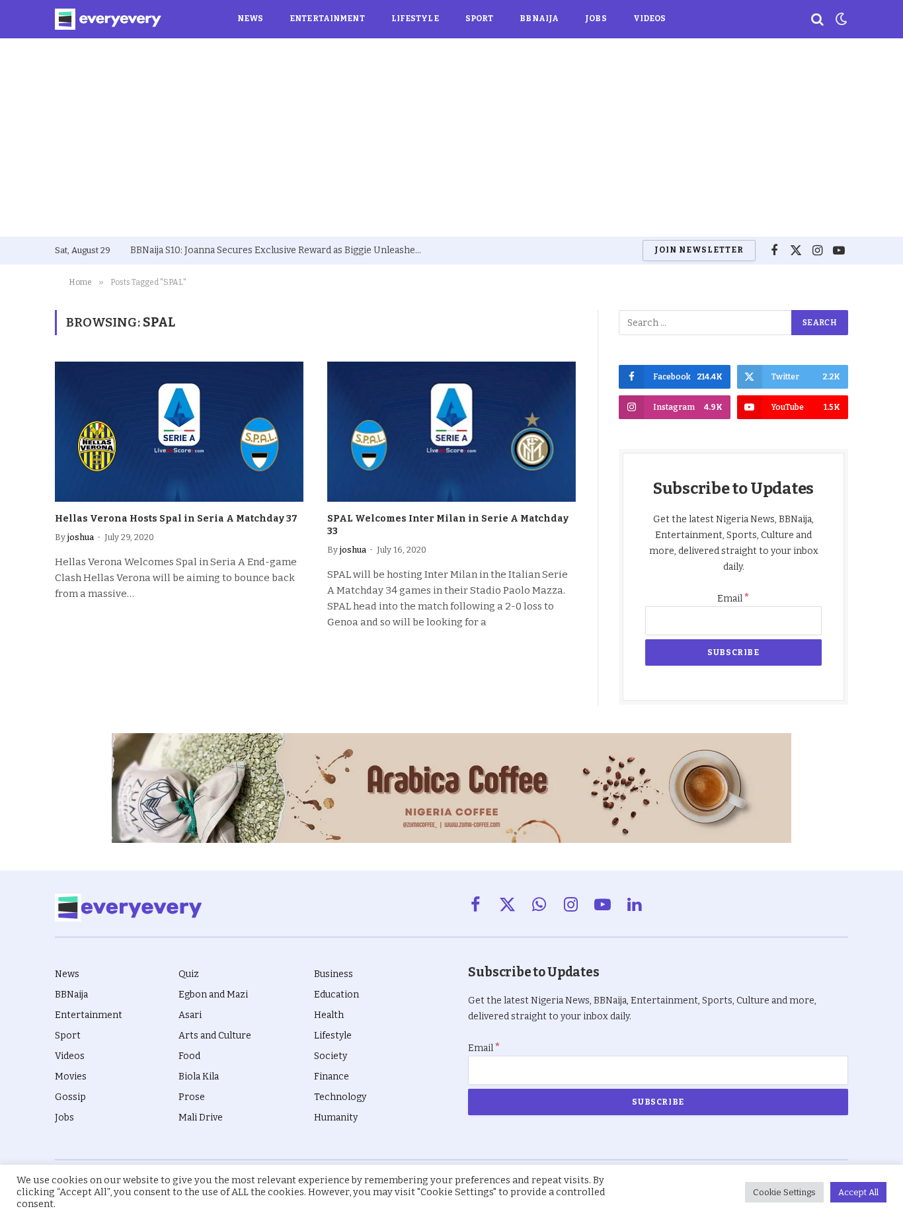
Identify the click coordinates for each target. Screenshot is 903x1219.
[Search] (817, 19)
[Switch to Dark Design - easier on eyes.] (840, 19)
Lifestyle (415, 18)
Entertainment (327, 18)
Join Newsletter (698, 250)
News (250, 18)
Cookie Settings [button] (784, 1192)
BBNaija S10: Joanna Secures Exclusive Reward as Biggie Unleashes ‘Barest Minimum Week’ (279, 250)
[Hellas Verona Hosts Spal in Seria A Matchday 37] (179, 432)
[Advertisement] (451, 137)
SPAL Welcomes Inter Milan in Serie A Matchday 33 (448, 525)
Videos (649, 18)
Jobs (595, 18)
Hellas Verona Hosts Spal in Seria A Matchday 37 (176, 518)
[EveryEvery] (108, 19)
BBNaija (539, 18)
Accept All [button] (858, 1192)
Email (733, 598)
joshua (80, 537)
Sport (479, 18)
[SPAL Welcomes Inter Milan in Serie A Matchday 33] (451, 432)
